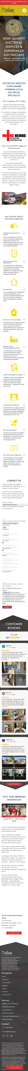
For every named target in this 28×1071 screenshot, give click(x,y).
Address (4, 555)
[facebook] (3, 1035)
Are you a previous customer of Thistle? (14, 521)
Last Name (5, 535)
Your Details (5, 525)
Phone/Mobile (6, 548)
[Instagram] (7, 1035)
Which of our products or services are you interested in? (13, 508)
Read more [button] (5, 659)
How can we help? (7, 502)
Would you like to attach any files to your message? (12, 585)
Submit (7, 607)
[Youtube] (11, 1035)
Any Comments (6, 571)
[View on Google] (3, 646)
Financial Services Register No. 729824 (13, 1059)
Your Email (5, 541)
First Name (5, 529)
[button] (24, 10)
